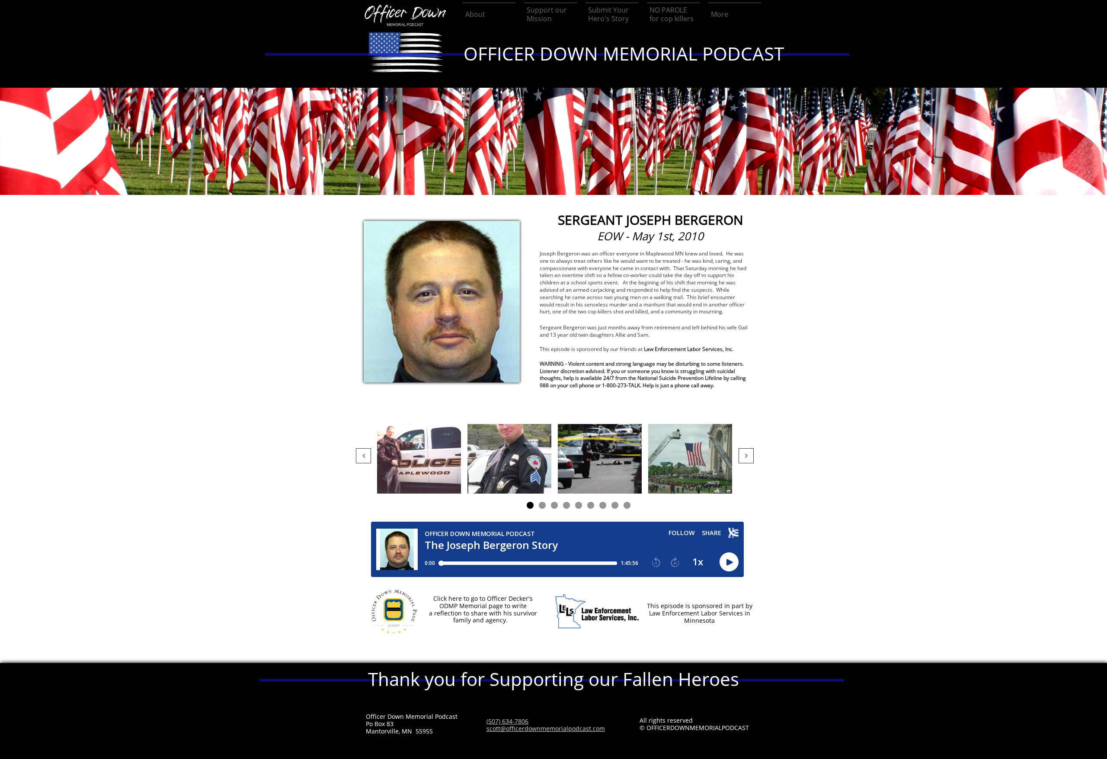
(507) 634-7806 (507, 721)
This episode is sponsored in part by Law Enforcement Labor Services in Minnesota (699, 613)
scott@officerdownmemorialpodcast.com (545, 728)
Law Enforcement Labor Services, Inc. (688, 349)
